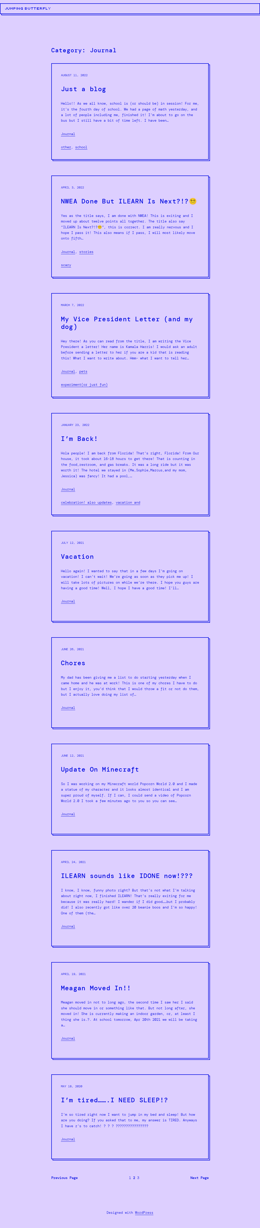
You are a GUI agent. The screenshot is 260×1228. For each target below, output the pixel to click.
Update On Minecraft (100, 769)
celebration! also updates (86, 502)
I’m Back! (79, 439)
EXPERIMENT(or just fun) (84, 384)
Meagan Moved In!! (96, 988)
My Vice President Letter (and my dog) (127, 323)
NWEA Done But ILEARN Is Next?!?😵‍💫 (129, 201)
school (81, 147)
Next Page (199, 1177)
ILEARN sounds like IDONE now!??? (127, 876)
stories (86, 251)
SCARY (66, 265)
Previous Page (64, 1177)
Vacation (77, 557)
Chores (73, 663)
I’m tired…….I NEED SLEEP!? (114, 1100)
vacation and (128, 502)
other (66, 147)
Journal (68, 134)
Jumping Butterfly (28, 9)
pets (83, 371)
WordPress (144, 1212)
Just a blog (83, 89)
